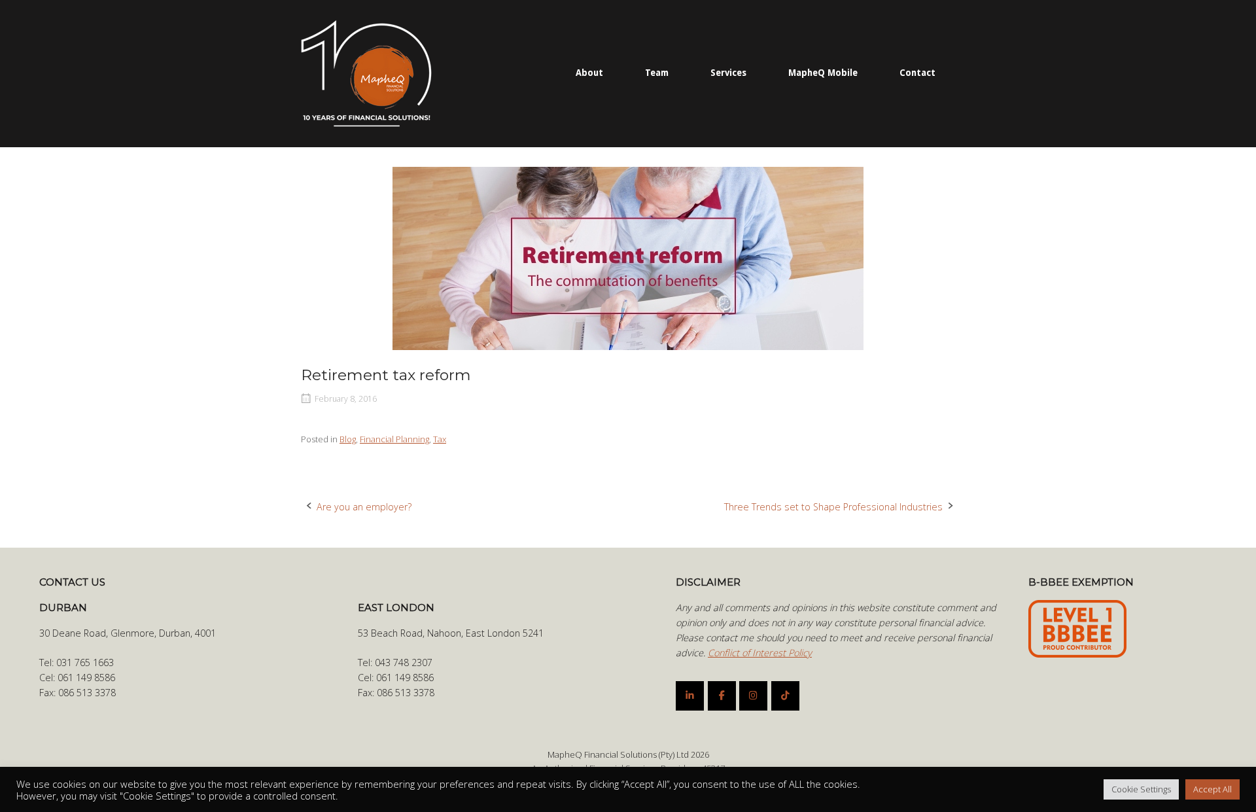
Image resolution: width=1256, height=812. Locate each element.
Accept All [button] (1212, 789)
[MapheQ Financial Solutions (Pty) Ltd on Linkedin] (690, 696)
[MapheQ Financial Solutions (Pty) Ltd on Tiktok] (785, 696)
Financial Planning (394, 439)
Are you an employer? (364, 507)
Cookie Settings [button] (1141, 789)
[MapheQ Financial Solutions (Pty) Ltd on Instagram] (753, 696)
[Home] (366, 72)
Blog (348, 439)
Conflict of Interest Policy (760, 652)
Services (728, 72)
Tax (439, 439)
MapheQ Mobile (823, 72)
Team (657, 72)
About (589, 72)
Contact (917, 72)
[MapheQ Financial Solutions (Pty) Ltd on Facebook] (722, 696)
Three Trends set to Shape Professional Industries (833, 507)
